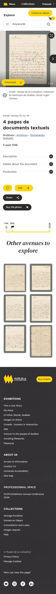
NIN (6, 429)
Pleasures (9, 443)
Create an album (40, 13)
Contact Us (10, 466)
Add (20, 187)
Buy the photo (14, 207)
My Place (8, 410)
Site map (8, 475)
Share (9, 197)
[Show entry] (15, 278)
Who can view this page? (17, 572)
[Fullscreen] (51, 35)
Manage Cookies (12, 561)
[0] (50, 18)
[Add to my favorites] (7, 188)
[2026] (49, 231)
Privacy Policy (11, 556)
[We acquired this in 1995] (12, 231)
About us (10, 454)
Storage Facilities (13, 515)
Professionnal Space (20, 487)
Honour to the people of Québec (21, 433)
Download (10, 82)
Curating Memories (14, 438)
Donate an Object (13, 520)
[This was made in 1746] (6, 231)
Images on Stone (13, 419)
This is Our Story (13, 405)
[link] (9, 15)
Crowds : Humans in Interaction (21, 424)
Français (46, 4)
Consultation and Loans (17, 525)
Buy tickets (44, 379)
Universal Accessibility (16, 471)
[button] (7, 24)
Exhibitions (12, 398)
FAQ (6, 534)
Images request (12, 529)
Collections (13, 509)
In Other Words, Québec (17, 415)
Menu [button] (12, 4)
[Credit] (5, 95)
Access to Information (16, 461)
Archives (22, 135)
